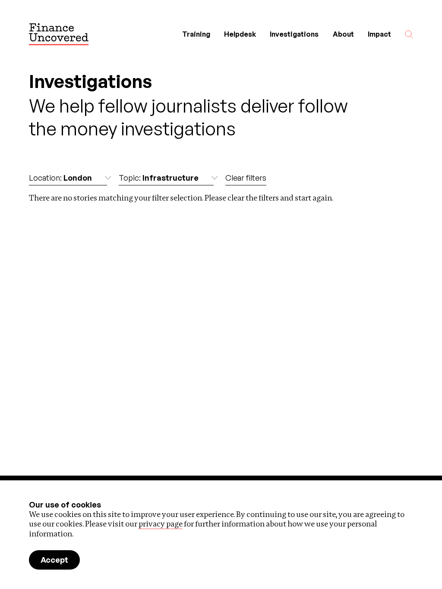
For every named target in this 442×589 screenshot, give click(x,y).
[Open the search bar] (409, 34)
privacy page (161, 524)
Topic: (159, 177)
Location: (60, 177)
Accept (54, 559)
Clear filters (245, 177)
